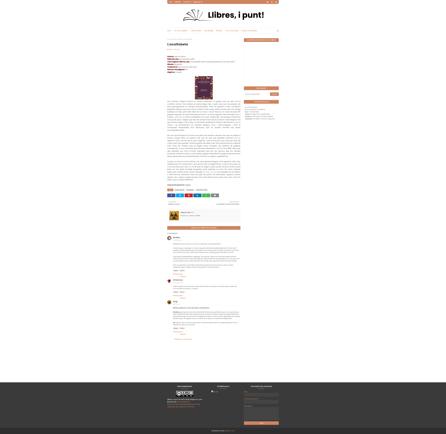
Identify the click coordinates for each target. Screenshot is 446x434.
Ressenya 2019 (177, 39)
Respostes (179, 274)
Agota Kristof (179, 190)
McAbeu (176, 237)
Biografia (190, 190)
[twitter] (267, 2)
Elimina (182, 270)
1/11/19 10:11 (176, 304)
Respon (176, 270)
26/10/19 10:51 (177, 240)
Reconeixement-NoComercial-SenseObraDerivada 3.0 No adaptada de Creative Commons (183, 404)
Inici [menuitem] (169, 31)
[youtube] (276, 2)
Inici (170, 2)
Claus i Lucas (210, 172)
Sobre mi (177, 2)
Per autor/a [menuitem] (196, 31)
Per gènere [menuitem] (208, 31)
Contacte (187, 2)
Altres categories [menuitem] (249, 31)
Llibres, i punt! (230, 431)
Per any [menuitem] (219, 31)
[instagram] (271, 2)
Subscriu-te (197, 2)
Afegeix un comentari (183, 339)
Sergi (170, 49)
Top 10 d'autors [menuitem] (231, 31)
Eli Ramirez (178, 280)
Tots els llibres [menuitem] (180, 31)
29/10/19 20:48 (178, 283)
